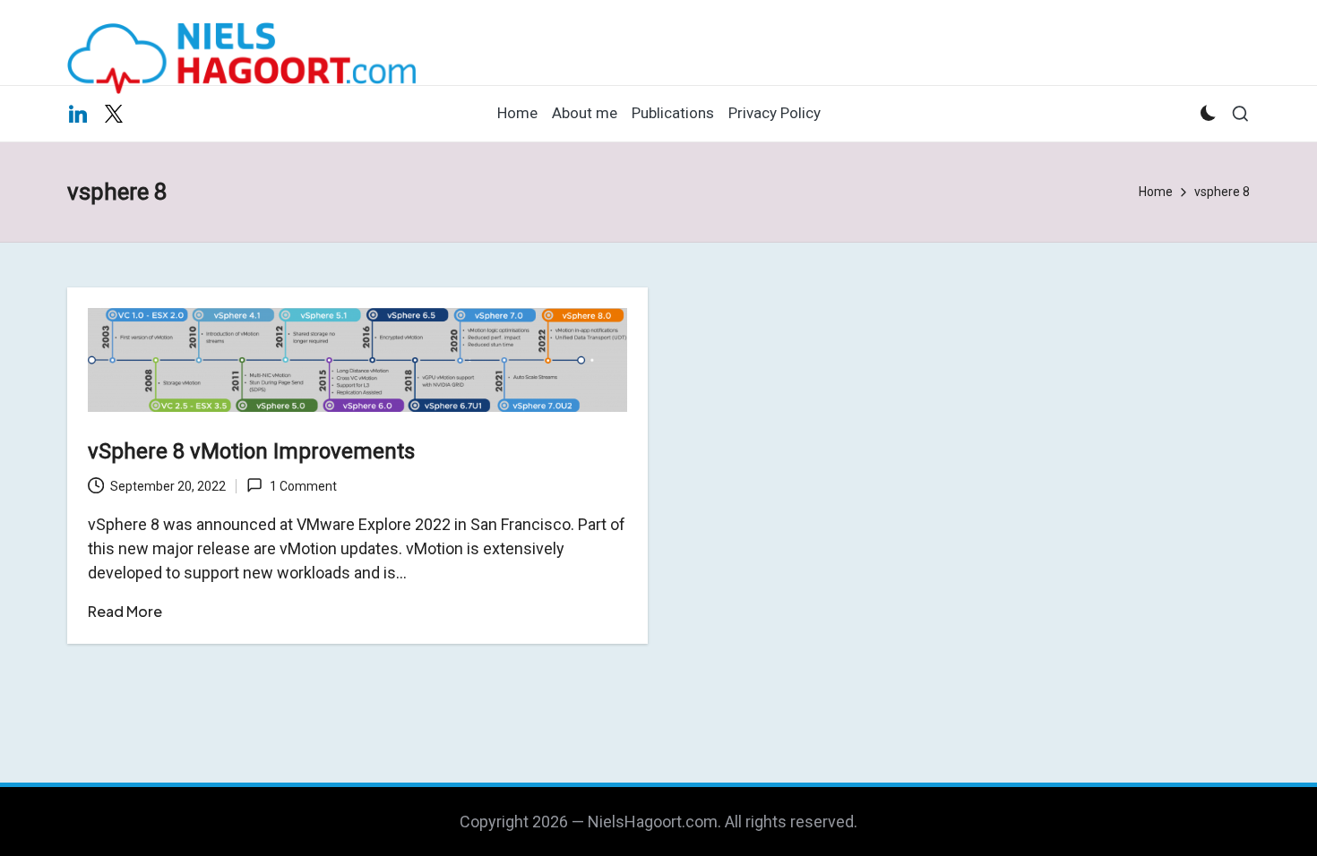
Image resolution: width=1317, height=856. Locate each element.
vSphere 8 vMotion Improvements (251, 451)
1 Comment (303, 486)
